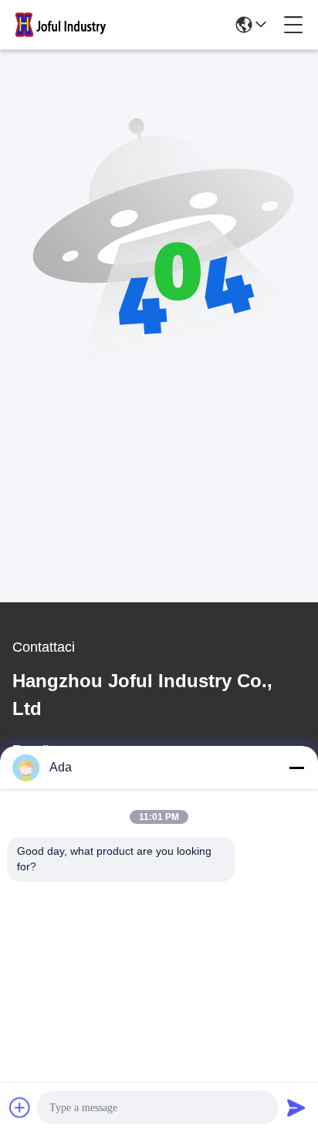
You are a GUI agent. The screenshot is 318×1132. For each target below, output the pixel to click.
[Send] (296, 1107)
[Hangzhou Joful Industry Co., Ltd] (64, 25)
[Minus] (296, 767)
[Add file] (20, 1107)
